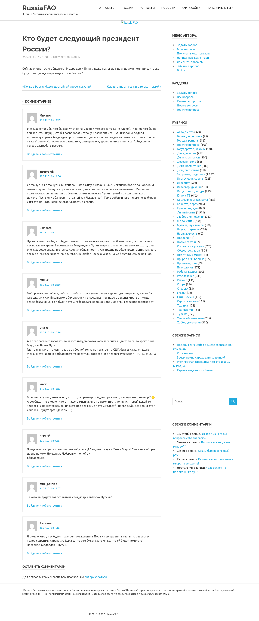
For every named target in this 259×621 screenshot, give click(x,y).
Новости (168, 8)
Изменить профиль (190, 61)
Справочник (185, 353)
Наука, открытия (188, 229)
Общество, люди (188, 250)
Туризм (182, 314)
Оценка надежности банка (195, 370)
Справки (182, 288)
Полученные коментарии (194, 53)
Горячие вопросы (188, 109)
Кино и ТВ (183, 195)
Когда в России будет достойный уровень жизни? (57, 86)
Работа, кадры (187, 271)
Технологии (185, 309)
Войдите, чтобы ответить (44, 154)
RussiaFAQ (39, 8)
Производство (187, 263)
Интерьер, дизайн (189, 187)
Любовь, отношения (190, 216)
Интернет (183, 182)
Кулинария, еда (187, 208)
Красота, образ (187, 204)
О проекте (106, 8)
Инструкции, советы (190, 178)
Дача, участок (186, 153)
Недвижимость (187, 233)
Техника (182, 305)
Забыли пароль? (188, 66)
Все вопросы (185, 97)
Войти (181, 70)
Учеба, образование (190, 318)
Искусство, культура (190, 191)
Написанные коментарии (193, 57)
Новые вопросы (187, 105)
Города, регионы (188, 140)
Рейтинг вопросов (189, 101)
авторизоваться (96, 577)
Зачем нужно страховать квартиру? (201, 357)
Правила (127, 8)
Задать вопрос (187, 45)
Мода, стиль (185, 220)
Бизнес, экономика (189, 136)
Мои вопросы (186, 49)
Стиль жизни (185, 297)
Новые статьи (186, 242)
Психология (185, 267)
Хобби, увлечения (189, 322)
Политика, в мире (189, 254)
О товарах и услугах (190, 246)
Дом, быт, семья (188, 170)
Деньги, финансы (188, 157)
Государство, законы (66, 57)
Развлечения (185, 275)
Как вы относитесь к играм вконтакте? (133, 86)
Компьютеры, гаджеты (192, 199)
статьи (181, 292)
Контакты (147, 8)
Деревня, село (186, 161)
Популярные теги (220, 8)
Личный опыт (186, 212)
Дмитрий (43, 57)
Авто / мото (185, 132)
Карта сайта (191, 8)
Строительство (187, 301)
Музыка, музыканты (190, 225)
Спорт (181, 284)
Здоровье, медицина (191, 174)
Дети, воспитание (189, 165)
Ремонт (182, 280)
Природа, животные (190, 259)
